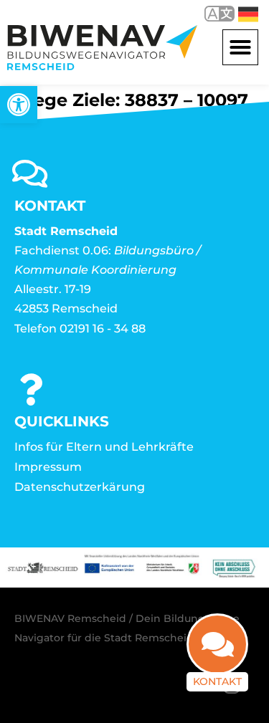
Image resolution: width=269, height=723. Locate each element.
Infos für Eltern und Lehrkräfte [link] (104, 447)
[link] (18, 104)
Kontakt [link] (217, 681)
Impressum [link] (48, 467)
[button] (240, 47)
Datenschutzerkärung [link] (79, 487)
